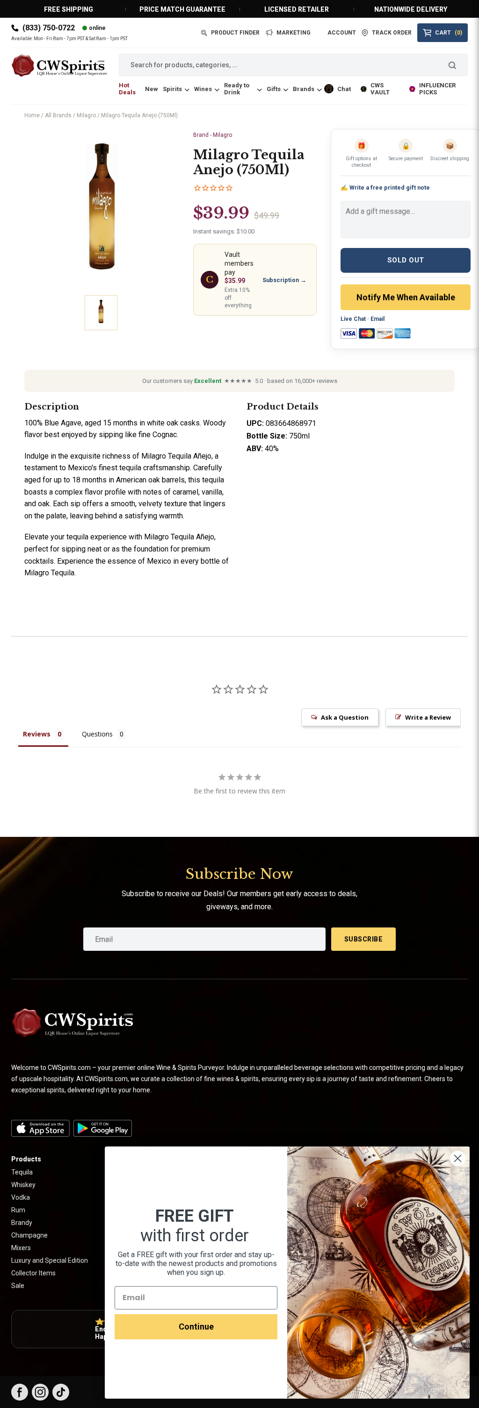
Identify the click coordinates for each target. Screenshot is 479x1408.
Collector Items (33, 1273)
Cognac (164, 434)
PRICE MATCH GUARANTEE (182, 9)
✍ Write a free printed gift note (385, 187)
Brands (303, 88)
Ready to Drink (236, 89)
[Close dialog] (458, 1158)
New (151, 88)
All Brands (58, 115)
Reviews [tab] (37, 733)
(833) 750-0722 (48, 27)
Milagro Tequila (49, 572)
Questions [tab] (97, 733)
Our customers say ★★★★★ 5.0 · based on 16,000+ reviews (239, 380)
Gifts (274, 88)
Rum (18, 1210)
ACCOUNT (341, 32)
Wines (203, 88)
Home (32, 115)
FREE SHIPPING (68, 9)
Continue (196, 1326)
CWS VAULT (380, 89)
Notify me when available (405, 297)
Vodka (20, 1197)
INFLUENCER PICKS (437, 89)
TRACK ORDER (392, 32)
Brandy (21, 1222)
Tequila (22, 1172)
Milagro (86, 115)
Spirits (172, 88)
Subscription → (284, 279)
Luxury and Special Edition (49, 1260)
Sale (17, 1285)
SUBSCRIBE (363, 939)
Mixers (21, 1248)
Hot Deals (127, 89)
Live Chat (353, 319)
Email (377, 319)
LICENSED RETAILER (296, 9)
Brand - (212, 135)
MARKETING (293, 32)
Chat (344, 88)
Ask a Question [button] (345, 717)
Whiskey (23, 1185)
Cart (448, 32)
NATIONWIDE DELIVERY (410, 9)
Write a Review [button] (428, 717)
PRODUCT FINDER (235, 32)
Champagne (29, 1235)
